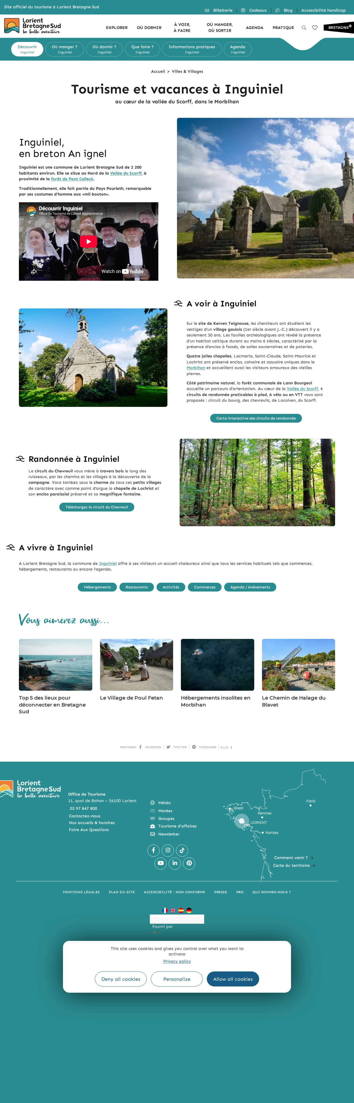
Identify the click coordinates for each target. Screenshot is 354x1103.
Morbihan (196, 367)
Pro (240, 892)
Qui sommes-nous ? (271, 892)
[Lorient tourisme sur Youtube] (160, 863)
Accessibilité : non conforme (174, 892)
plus (225, 747)
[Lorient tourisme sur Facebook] (153, 851)
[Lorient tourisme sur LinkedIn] (175, 863)
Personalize (176, 979)
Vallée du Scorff (125, 173)
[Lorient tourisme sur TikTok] (182, 851)
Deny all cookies (120, 979)
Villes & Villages (187, 71)
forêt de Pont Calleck (72, 178)
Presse (220, 892)
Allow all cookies (233, 979)
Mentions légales (81, 892)
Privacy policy (177, 961)
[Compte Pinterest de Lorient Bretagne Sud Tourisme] (189, 863)
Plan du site (122, 892)
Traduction (170, 932)
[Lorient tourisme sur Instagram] (168, 851)
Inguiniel (108, 563)
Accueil (158, 71)
